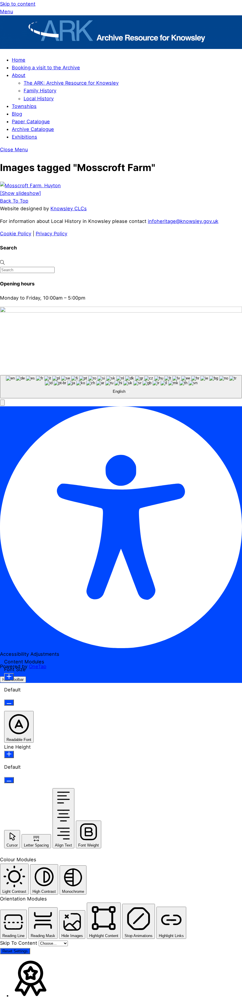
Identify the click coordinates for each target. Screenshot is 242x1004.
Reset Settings (15, 951)
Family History (40, 90)
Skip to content (17, 4)
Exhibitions (24, 137)
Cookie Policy (15, 233)
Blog (17, 114)
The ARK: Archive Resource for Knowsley (71, 83)
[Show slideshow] (20, 193)
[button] (2, 403)
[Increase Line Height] (9, 754)
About (18, 75)
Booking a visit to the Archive (46, 67)
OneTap (37, 666)
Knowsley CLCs (68, 208)
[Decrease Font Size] (9, 702)
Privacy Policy (51, 233)
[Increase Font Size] (9, 677)
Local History (39, 98)
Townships (24, 106)
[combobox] (121, 387)
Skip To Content (19, 943)
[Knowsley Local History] (121, 47)
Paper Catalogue (31, 121)
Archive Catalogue (33, 129)
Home (18, 60)
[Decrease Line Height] (9, 780)
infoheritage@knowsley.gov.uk (183, 221)
